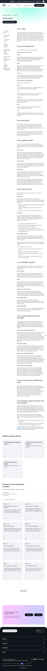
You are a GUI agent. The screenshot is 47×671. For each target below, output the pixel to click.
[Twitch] (39, 659)
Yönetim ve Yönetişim (6, 15)
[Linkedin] (35, 659)
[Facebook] (33, 659)
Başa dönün (22, 668)
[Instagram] (37, 659)
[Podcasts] (43, 659)
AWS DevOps (19, 426)
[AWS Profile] (44, 1)
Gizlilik (3, 663)
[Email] (31, 661)
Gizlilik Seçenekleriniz (17, 663)
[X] (31, 659)
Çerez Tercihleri (28, 663)
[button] (39, 5)
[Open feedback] (46, 335)
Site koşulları (8, 663)
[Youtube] (41, 659)
